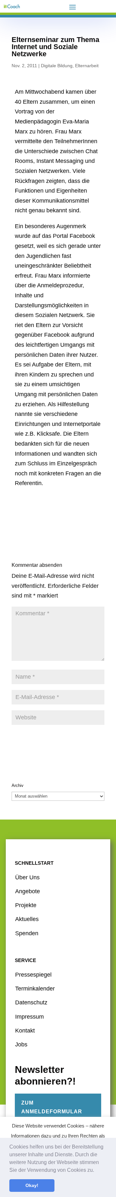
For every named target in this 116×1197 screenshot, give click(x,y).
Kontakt (25, 1030)
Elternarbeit (87, 65)
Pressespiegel (33, 974)
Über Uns (27, 877)
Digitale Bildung (56, 65)
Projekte (25, 905)
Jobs (21, 1044)
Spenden (26, 933)
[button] (96, 1170)
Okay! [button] (31, 1185)
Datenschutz (31, 1002)
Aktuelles (27, 919)
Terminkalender (35, 988)
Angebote (27, 891)
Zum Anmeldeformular (51, 1107)
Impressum (29, 1016)
